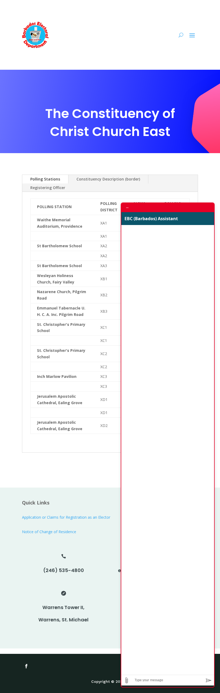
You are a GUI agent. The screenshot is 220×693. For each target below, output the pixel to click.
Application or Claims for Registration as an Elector (66, 517)
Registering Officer (47, 187)
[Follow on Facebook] (26, 666)
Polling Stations (45, 179)
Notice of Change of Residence (49, 531)
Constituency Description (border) (108, 179)
